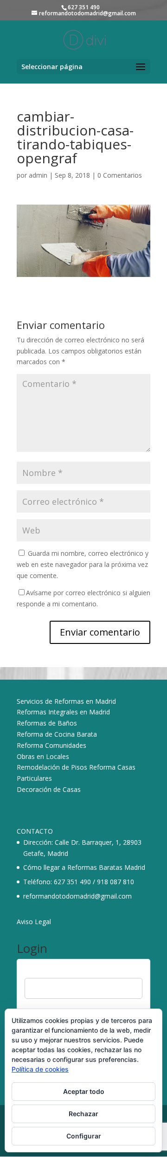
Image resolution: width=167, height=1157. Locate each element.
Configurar (83, 1136)
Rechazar (83, 1114)
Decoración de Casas (49, 789)
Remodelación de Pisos (52, 767)
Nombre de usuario (53, 972)
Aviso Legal (34, 921)
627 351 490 (72, 881)
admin (38, 175)
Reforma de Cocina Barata (57, 734)
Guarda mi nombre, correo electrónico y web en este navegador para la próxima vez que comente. (82, 564)
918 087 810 (115, 881)
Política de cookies (40, 1069)
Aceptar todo (83, 1091)
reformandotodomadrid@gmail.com (77, 896)
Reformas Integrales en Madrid (63, 711)
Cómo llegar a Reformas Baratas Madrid (84, 867)
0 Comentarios (119, 175)
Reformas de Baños (47, 723)
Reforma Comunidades (51, 745)
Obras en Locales (43, 756)
